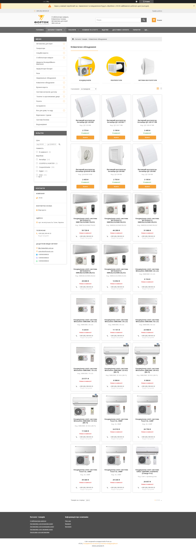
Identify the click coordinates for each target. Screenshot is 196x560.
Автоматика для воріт (44, 44)
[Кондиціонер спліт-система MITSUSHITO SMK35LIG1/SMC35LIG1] (147, 204)
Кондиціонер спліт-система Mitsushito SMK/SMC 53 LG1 (147, 320)
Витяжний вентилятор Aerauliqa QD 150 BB (147, 170)
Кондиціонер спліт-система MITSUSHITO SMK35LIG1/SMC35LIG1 (147, 220)
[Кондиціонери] (85, 66)
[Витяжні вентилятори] (148, 66)
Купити (85, 137)
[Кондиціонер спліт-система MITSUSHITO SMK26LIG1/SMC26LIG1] (85, 255)
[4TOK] (41, 24)
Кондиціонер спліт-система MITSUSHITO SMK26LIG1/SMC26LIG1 (85, 271)
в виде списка (161, 89)
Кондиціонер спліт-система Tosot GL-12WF (147, 420)
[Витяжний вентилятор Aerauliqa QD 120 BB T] (116, 106)
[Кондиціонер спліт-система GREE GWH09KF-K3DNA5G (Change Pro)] (147, 455)
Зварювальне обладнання (46, 78)
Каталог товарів (55, 30)
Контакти (68, 527)
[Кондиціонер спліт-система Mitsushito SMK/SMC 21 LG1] (147, 255)
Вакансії (68, 524)
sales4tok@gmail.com (45, 251)
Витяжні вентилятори (147, 80)
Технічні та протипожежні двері (48, 96)
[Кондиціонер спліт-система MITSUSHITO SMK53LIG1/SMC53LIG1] (116, 204)
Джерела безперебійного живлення (45, 63)
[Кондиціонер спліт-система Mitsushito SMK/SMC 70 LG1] (85, 354)
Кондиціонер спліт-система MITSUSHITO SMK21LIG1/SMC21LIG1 (116, 271)
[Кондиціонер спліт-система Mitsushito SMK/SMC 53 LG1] (147, 305)
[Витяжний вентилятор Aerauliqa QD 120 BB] (85, 106)
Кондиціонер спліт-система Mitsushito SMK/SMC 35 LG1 (116, 320)
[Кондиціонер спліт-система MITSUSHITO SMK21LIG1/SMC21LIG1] (116, 255)
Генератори (40, 48)
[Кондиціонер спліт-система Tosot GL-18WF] (85, 455)
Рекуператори (116, 80)
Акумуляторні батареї (44, 69)
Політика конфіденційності (109, 543)
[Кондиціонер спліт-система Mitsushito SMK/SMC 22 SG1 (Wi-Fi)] (116, 354)
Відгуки (105, 30)
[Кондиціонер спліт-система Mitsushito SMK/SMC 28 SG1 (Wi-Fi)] (147, 354)
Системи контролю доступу (46, 92)
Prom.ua (108, 541)
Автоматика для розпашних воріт (42, 527)
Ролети (39, 101)
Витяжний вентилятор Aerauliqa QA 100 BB (116, 170)
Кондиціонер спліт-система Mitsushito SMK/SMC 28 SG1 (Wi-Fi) (147, 370)
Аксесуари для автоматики (39, 532)
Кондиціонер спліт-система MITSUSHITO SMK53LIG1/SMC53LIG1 (116, 220)
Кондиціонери (85, 80)
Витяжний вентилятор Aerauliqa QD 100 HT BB (147, 121)
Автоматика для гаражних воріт (41, 529)
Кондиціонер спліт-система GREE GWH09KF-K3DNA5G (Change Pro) (147, 471)
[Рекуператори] (116, 66)
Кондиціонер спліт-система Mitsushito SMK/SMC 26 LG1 (85, 320)
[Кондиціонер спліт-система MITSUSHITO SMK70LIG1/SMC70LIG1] (85, 204)
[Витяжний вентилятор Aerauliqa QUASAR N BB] (85, 155)
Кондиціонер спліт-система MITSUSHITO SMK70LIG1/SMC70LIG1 (85, 220)
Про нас (68, 521)
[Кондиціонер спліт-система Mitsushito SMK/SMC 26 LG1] (85, 305)
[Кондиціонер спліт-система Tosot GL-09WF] (116, 405)
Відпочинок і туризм (43, 115)
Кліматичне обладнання (45, 83)
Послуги (72, 30)
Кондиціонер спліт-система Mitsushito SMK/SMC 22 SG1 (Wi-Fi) (116, 370)
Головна (40, 30)
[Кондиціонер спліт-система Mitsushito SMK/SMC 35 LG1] (116, 305)
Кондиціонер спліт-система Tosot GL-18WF (85, 470)
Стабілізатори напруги (44, 58)
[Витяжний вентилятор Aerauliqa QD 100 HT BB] (147, 106)
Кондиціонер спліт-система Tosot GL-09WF (116, 420)
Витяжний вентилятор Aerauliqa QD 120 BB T (116, 121)
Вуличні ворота (42, 87)
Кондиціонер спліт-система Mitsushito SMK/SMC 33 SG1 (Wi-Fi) (85, 421)
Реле (38, 73)
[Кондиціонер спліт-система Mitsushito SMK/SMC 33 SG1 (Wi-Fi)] (85, 405)
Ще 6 (40, 177)
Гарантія (136, 30)
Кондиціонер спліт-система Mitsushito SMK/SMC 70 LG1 (85, 369)
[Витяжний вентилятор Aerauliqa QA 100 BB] (116, 155)
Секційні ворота (42, 53)
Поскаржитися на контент (91, 543)
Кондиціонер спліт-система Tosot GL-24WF (116, 470)
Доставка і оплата (120, 30)
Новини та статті (90, 30)
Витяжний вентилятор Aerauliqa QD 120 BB (85, 121)
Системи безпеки (42, 120)
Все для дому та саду (44, 110)
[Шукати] (144, 20)
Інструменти (40, 106)
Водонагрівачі (41, 124)
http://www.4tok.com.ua (45, 248)
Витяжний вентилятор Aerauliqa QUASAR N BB (85, 170)
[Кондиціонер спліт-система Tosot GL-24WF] (116, 455)
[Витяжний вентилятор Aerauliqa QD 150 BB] (147, 155)
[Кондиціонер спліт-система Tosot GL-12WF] (147, 405)
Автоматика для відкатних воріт (41, 524)
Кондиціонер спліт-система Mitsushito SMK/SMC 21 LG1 (147, 270)
